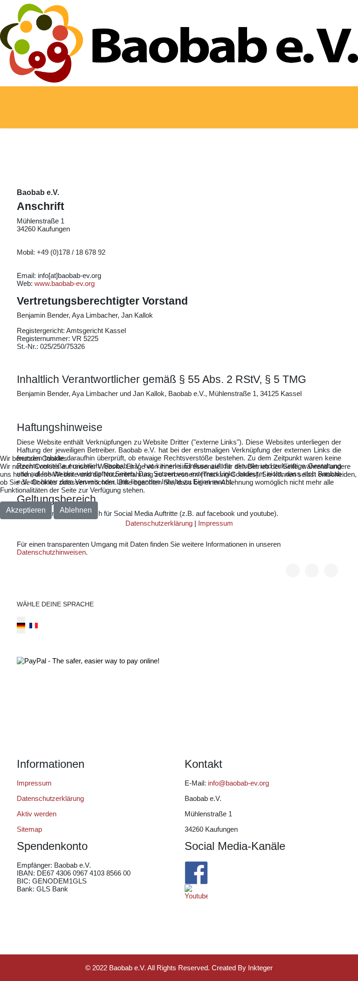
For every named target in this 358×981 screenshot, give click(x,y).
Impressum (215, 523)
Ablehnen (76, 510)
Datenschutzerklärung (159, 523)
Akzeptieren (26, 510)
